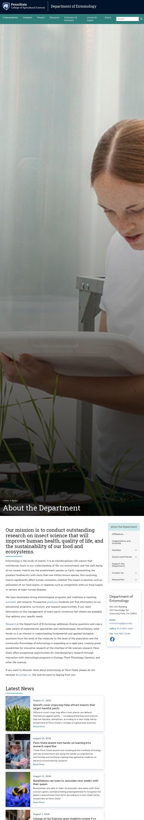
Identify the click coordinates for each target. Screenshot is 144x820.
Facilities (116, 550)
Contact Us (118, 572)
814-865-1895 (125, 628)
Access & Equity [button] (92, 19)
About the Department (124, 526)
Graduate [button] (27, 17)
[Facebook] (112, 640)
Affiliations (117, 534)
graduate (52, 602)
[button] (136, 550)
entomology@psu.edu (120, 623)
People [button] (41, 17)
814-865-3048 (122, 633)
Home (6, 500)
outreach (11, 602)
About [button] (108, 17)
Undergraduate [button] (10, 17)
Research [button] (54, 17)
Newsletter (118, 579)
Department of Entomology (73, 6)
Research (11, 624)
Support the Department (118, 565)
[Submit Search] (141, 19)
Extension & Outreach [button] (70, 19)
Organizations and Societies (121, 542)
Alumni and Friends (122, 556)
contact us (25, 675)
